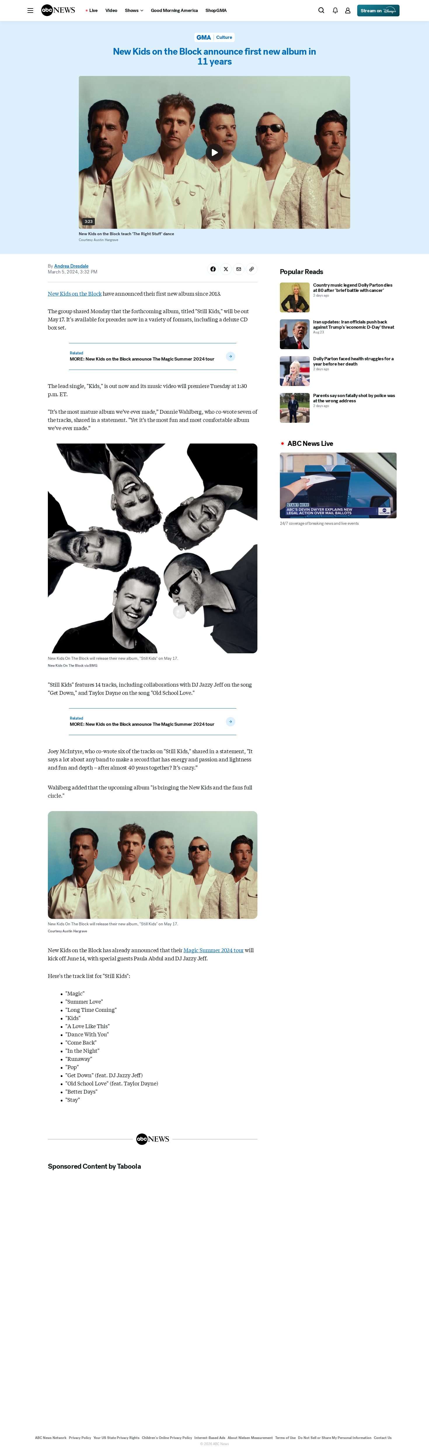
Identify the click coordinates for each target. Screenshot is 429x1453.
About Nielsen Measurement (250, 1437)
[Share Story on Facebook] (213, 269)
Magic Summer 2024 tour (214, 950)
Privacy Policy (80, 1437)
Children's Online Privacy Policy (167, 1437)
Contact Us (383, 1437)
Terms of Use (285, 1437)
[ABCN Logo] (58, 10)
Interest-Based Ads (209, 1437)
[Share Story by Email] (239, 269)
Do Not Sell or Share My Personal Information (335, 1437)
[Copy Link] (251, 269)
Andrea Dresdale (71, 266)
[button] (30, 10)
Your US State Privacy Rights (116, 1437)
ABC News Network (51, 1437)
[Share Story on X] (226, 269)
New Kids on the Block (75, 293)
